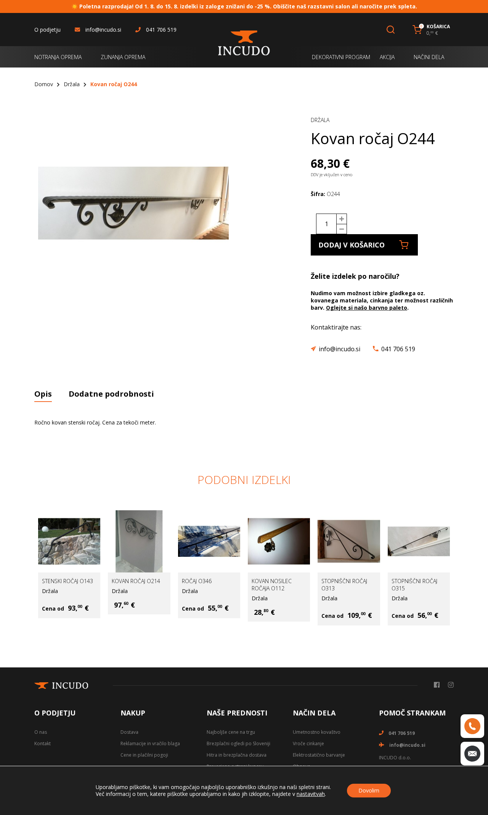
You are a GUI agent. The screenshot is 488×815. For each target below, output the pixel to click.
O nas (40, 732)
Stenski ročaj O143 (67, 581)
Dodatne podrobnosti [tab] (111, 394)
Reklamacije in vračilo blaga (150, 743)
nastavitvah (311, 794)
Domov (43, 84)
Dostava (129, 732)
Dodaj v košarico (351, 244)
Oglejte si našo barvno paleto (366, 307)
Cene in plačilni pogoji (144, 755)
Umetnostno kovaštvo (316, 732)
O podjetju (47, 29)
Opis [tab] (43, 394)
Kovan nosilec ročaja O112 (272, 584)
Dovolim (368, 790)
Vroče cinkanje (308, 743)
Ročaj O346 (197, 581)
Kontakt (42, 743)
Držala (72, 84)
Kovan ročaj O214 (136, 581)
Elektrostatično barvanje (319, 755)
